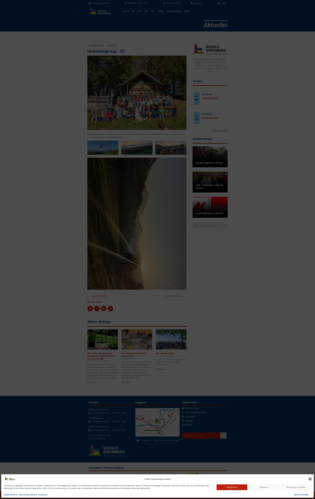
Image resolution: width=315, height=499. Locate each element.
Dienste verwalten (301, 494)
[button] (310, 479)
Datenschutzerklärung (28, 494)
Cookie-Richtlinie (10, 494)
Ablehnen (264, 487)
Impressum (43, 494)
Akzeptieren (232, 487)
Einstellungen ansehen (296, 487)
